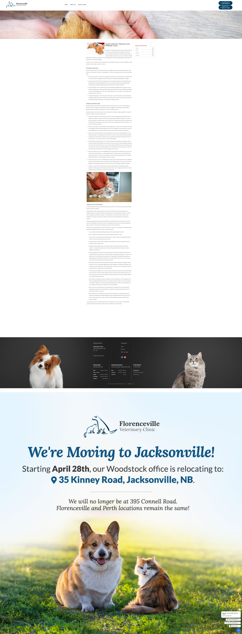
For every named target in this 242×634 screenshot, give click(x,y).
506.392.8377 (226, 3)
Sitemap (132, 383)
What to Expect (124, 352)
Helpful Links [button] (82, 4)
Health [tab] (137, 53)
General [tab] (137, 55)
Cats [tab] (137, 50)
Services (123, 349)
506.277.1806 (226, 7)
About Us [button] (73, 4)
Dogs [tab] (137, 48)
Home (66, 4)
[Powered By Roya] (129, 383)
